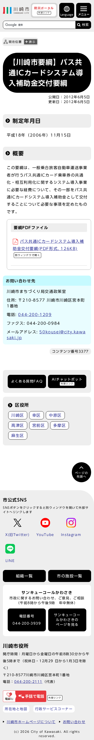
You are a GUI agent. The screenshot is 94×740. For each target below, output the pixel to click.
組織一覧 (24, 576)
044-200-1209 (35, 315)
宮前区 (38, 425)
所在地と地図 (16, 709)
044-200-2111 (28, 681)
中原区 (55, 415)
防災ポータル (44, 10)
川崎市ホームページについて (31, 722)
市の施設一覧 (69, 576)
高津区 (17, 425)
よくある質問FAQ (27, 381)
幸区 (36, 415)
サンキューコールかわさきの (67, 620)
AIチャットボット (67, 381)
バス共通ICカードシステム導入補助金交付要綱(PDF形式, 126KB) (48, 247)
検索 (85, 24)
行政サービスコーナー (54, 709)
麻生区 (17, 435)
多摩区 (59, 425)
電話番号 (27, 619)
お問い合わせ (74, 722)
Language (66, 14)
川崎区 (17, 415)
